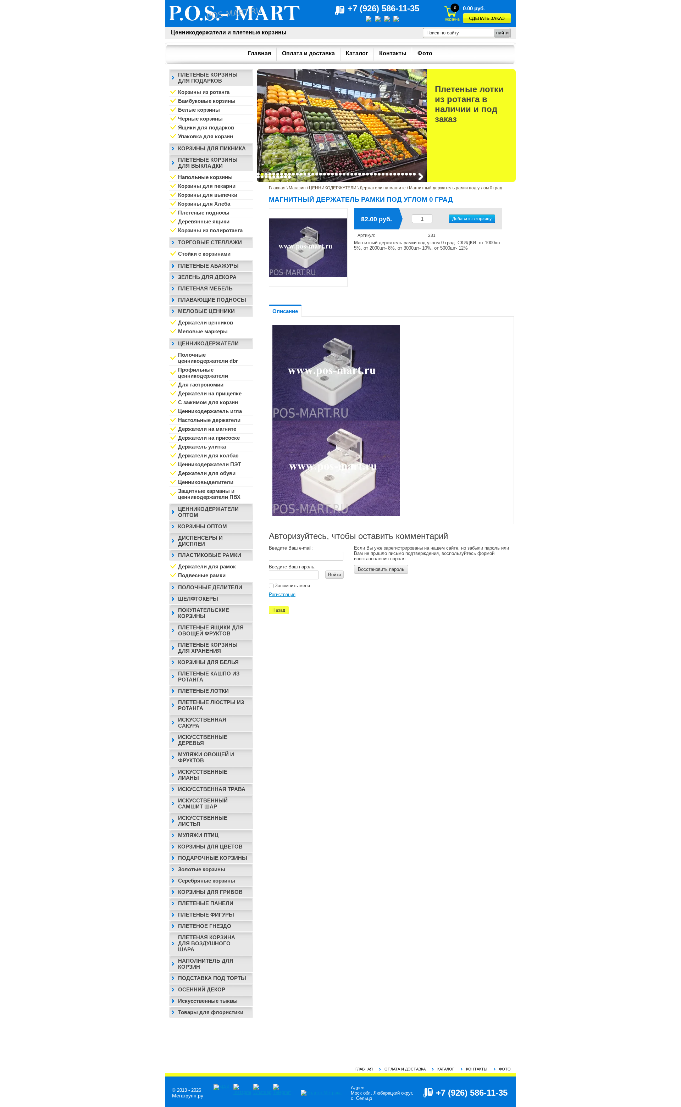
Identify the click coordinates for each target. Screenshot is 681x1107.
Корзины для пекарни (207, 186)
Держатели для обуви (207, 473)
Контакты (476, 1069)
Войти (334, 574)
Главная (277, 187)
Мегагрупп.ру (187, 1095)
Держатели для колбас (208, 455)
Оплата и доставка (405, 1069)
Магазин (297, 187)
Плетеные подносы (203, 213)
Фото (505, 1069)
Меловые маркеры (203, 331)
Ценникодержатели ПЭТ (209, 464)
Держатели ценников (205, 322)
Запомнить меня (291, 585)
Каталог (445, 1069)
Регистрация (282, 594)
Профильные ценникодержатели (203, 373)
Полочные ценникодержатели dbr (208, 358)
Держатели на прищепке (210, 393)
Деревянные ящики (203, 221)
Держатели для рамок (207, 566)
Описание (285, 311)
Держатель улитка (202, 447)
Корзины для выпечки (207, 195)
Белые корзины (199, 110)
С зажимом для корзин (208, 402)
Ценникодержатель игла (210, 411)
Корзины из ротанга (203, 92)
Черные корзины (200, 119)
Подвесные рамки (202, 575)
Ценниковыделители (205, 482)
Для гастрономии (200, 385)
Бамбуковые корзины (207, 101)
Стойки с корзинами (204, 254)
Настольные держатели (209, 420)
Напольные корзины (205, 177)
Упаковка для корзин (205, 136)
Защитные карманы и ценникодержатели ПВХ (209, 494)
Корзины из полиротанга (210, 230)
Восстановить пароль (381, 569)
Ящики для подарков (206, 127)
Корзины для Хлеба (204, 204)
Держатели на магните (383, 187)
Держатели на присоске (209, 438)
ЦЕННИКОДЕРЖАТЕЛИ (332, 187)
